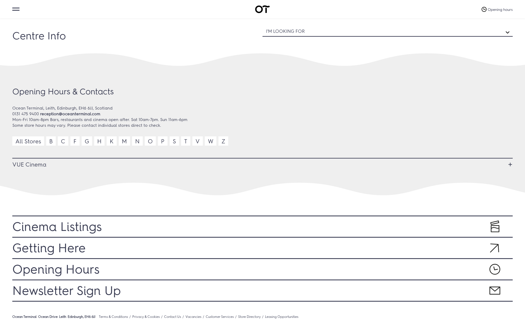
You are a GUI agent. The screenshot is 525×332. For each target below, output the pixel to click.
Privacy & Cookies (146, 317)
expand (508, 164)
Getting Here (49, 248)
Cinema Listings (57, 226)
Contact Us (172, 317)
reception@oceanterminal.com (70, 113)
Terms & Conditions (113, 317)
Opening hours (500, 9)
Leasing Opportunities (281, 317)
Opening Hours (55, 269)
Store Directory (249, 317)
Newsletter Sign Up (66, 290)
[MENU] (15, 8)
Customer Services (220, 317)
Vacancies (193, 317)
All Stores (28, 141)
